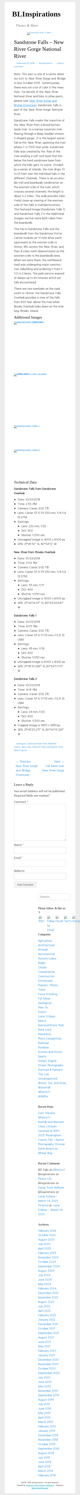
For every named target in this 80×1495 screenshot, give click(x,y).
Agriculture (45, 940)
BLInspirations (36, 14)
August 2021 (46, 1337)
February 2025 (47, 1253)
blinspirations (45, 63)
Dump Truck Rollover (51, 1187)
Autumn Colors (47, 958)
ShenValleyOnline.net (39, 1488)
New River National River (34, 746)
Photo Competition (50, 1038)
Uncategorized (47, 1078)
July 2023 (44, 1306)
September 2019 (48, 1395)
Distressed (45, 980)
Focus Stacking (47, 994)
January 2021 (46, 1355)
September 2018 (48, 1448)
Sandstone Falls (55, 746)
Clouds (42, 967)
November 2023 (48, 1297)
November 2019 (48, 1391)
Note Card (44, 1029)
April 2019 (44, 1417)
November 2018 (48, 1439)
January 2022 (46, 1319)
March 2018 (45, 1471)
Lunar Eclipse (46, 1016)
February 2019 (47, 1426)
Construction (46, 976)
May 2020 (44, 1386)
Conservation (46, 972)
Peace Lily (44, 1178)
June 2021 (44, 1342)
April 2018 (44, 1466)
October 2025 (47, 1235)
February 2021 (47, 1351)
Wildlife (43, 1096)
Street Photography (50, 1065)
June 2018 (44, 1462)
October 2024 (47, 1262)
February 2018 (47, 1475)
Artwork (43, 949)
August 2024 (46, 1270)
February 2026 (47, 1230)
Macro (42, 1020)
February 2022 (47, 1315)
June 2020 (45, 1382)
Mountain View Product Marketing (40, 1485)
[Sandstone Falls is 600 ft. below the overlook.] (30, 321)
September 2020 (49, 1373)
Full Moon (44, 998)
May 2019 (44, 1413)
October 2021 (46, 1328)
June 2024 (45, 1279)
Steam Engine (47, 1061)
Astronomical (46, 954)
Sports (42, 1056)
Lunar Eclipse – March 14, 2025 (50, 1209)
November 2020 (48, 1364)
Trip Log (43, 1074)
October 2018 (46, 1444)
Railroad (43, 1043)
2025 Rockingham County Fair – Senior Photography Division (51, 1139)
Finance (43, 1205)
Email (18, 858)
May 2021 (44, 1346)
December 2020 (48, 1359)
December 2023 (48, 1293)
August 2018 (46, 1453)
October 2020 (47, 1368)
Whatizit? (44, 1092)
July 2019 (44, 1404)
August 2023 (46, 1302)
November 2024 (48, 1257)
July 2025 (44, 1244)
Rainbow (43, 1047)
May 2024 (44, 1284)
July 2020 (44, 1377)
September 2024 (49, 1266)
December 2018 (48, 1435)
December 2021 (48, 1324)
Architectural (46, 945)
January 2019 (46, 1431)
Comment (21, 802)
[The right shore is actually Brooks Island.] (30, 373)
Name (18, 845)
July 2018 (44, 1457)
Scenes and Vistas (50, 1052)
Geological (21, 743)
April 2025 (44, 1248)
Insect (42, 1012)
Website (19, 871)
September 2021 (48, 1333)
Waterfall (52, 743)
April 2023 (44, 1310)
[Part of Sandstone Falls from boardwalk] (27, 425)
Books (42, 963)
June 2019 (44, 1408)
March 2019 (45, 1422)
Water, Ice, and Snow (52, 1083)
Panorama (44, 1034)
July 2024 (44, 1275)
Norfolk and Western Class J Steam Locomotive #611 (51, 1126)
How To (43, 1007)
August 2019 (46, 1399)
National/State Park (37, 743)
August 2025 (46, 1239)
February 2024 (47, 1288)
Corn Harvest (46, 1113)
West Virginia (20, 750)
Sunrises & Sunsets (50, 1069)
